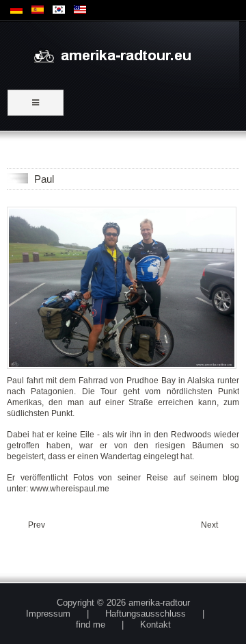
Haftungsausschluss (145, 613)
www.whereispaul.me (69, 488)
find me (90, 624)
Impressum (48, 613)
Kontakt (155, 624)
